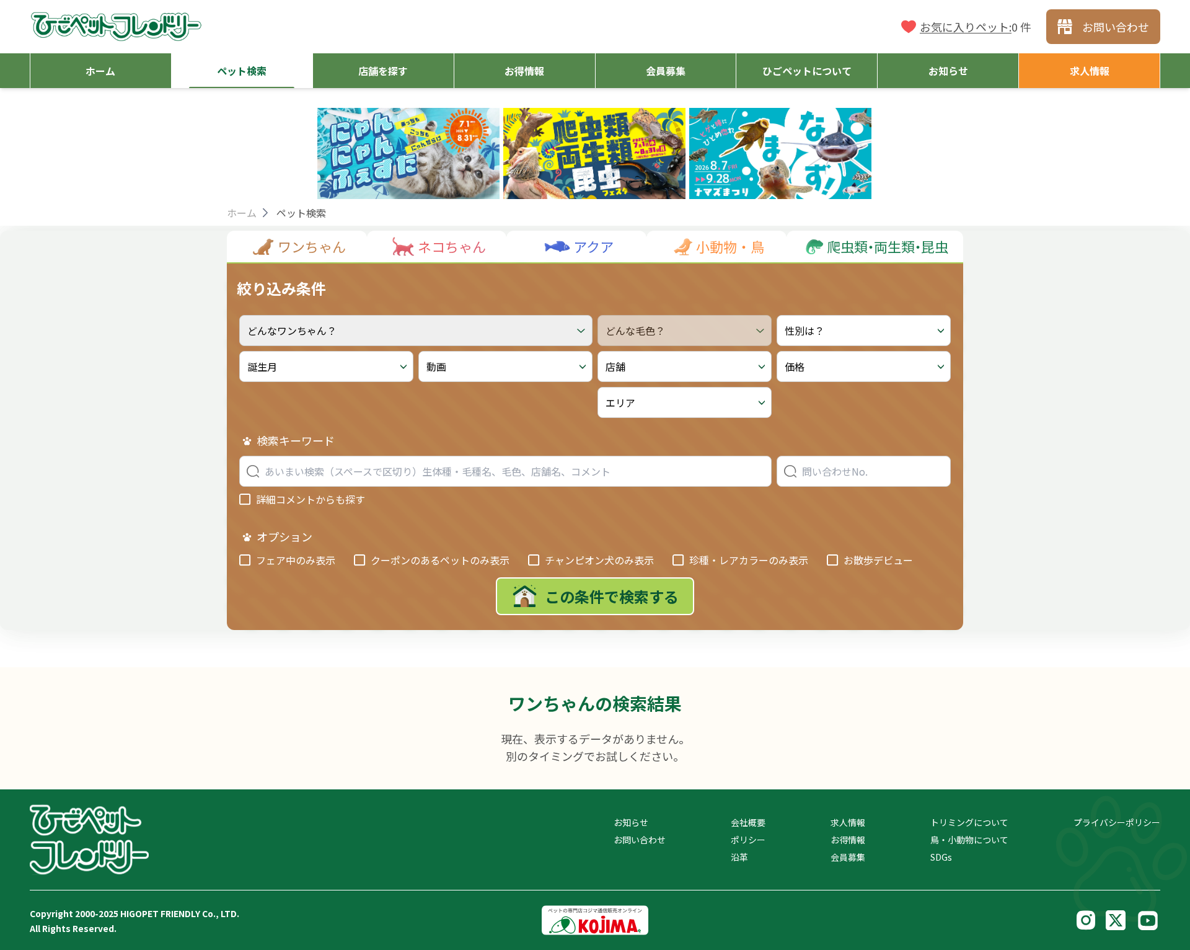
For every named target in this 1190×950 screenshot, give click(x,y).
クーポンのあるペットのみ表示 (440, 560)
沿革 (739, 857)
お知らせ (631, 822)
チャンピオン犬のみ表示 (599, 560)
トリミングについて (969, 822)
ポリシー (748, 839)
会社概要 (748, 822)
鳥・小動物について (969, 839)
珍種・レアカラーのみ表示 (748, 560)
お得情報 (848, 839)
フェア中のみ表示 (295, 560)
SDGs (941, 857)
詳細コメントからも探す (310, 499)
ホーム (242, 212)
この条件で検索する (612, 596)
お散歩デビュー (878, 560)
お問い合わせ (640, 839)
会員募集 (848, 857)
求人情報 (848, 822)
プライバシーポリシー (1116, 822)
